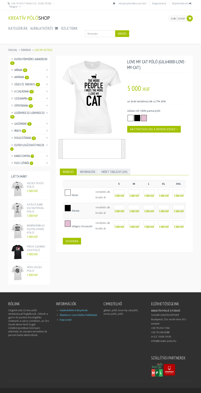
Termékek (26, 50)
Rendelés (68, 172)
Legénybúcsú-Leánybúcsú (28, 114)
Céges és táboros (26, 84)
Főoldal (12, 50)
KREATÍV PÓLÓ (29, 18)
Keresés (122, 33)
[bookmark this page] (114, 3)
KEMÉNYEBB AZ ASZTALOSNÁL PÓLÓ (36, 229)
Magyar (13, 6)
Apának (20, 70)
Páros (19, 131)
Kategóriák (18, 28)
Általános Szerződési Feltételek (78, 315)
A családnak (23, 91)
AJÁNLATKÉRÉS (42, 28)
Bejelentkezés (180, 3)
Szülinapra (22, 98)
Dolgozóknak (24, 138)
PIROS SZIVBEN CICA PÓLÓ (36, 248)
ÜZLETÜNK (69, 28)
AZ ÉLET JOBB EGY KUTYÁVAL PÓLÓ (35, 208)
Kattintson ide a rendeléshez (153, 129)
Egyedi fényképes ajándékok (29, 60)
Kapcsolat (65, 319)
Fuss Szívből (23, 163)
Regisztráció (159, 3)
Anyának (21, 77)
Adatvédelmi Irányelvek (74, 310)
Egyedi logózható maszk (27, 146)
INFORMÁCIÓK (87, 172)
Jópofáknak (23, 105)
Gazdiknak (22, 123)
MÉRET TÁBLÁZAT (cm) (114, 172)
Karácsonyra (23, 156)
